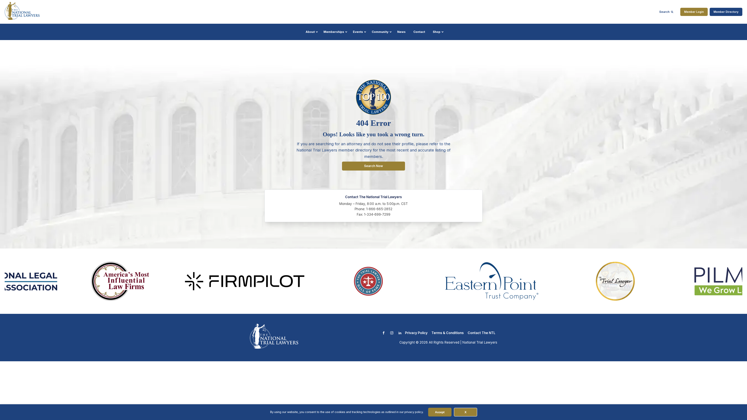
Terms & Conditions (447, 333)
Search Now (373, 166)
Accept (440, 412)
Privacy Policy (416, 333)
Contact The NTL (481, 333)
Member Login (694, 11)
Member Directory (726, 11)
